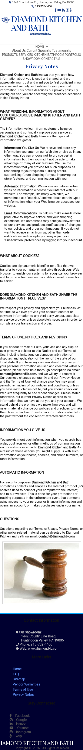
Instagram (22, 732)
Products (10, 55)
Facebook (21, 716)
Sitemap (19, 679)
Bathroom (55, 55)
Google (20, 720)
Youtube (21, 728)
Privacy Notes (23, 695)
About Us (19, 50)
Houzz (19, 724)
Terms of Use (23, 689)
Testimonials (61, 50)
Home (40, 46)
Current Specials (39, 50)
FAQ (16, 674)
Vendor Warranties (26, 684)
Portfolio (73, 55)
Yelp (17, 736)
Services (26, 55)
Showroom (31, 59)
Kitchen (40, 55)
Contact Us (50, 59)
